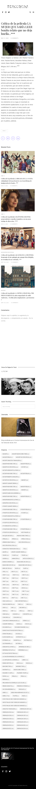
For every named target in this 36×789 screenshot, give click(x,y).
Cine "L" (4, 130)
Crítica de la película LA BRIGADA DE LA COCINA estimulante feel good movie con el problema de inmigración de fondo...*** (17, 181)
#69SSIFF (3, 290)
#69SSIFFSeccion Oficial (7, 252)
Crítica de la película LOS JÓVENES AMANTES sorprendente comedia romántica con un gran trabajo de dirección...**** (16, 219)
